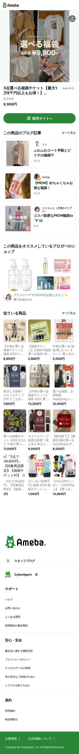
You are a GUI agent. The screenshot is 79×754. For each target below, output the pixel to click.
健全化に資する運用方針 (19, 650)
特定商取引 (11, 719)
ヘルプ (9, 599)
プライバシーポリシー (17, 659)
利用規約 (10, 710)
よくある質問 (12, 616)
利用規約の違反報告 (16, 625)
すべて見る (69, 132)
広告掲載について (40, 738)
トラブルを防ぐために (17, 685)
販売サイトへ (42, 118)
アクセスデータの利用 (17, 668)
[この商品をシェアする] (72, 18)
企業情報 (11, 738)
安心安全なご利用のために (20, 676)
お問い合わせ (12, 608)
